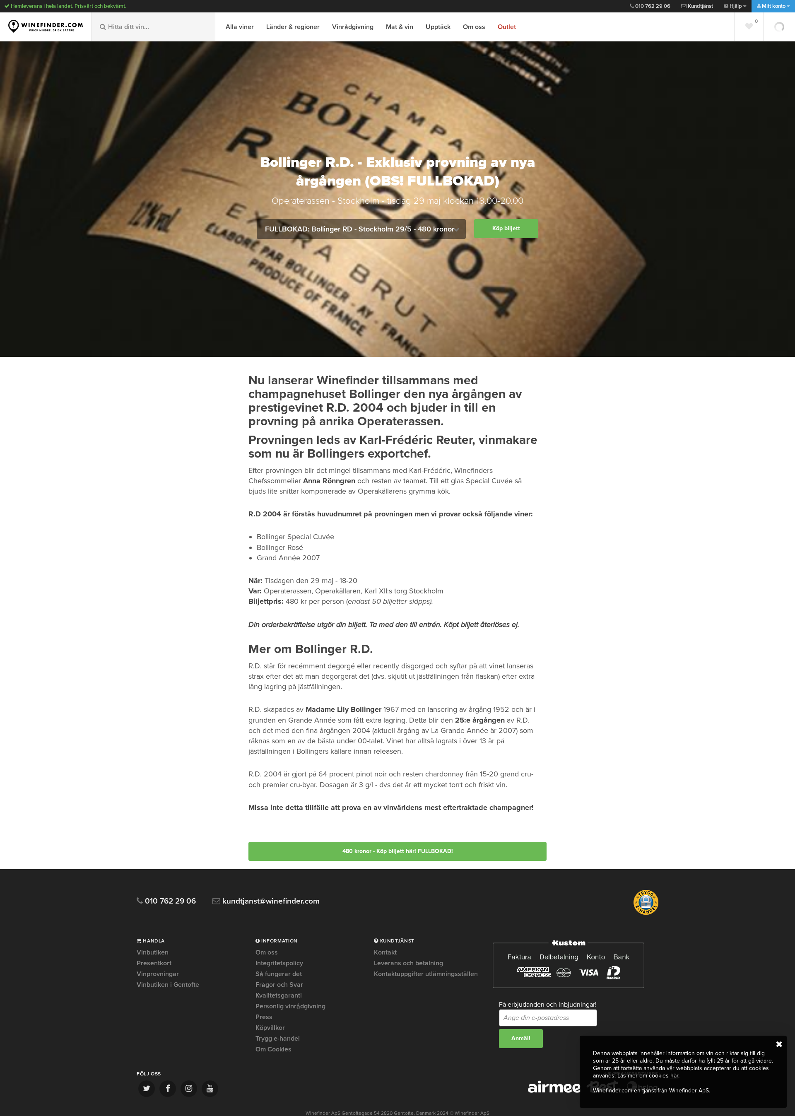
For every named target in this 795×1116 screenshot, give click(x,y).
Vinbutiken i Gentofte (168, 985)
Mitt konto (774, 6)
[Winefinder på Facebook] (167, 1088)
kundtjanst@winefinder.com (270, 901)
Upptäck (438, 27)
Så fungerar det (278, 974)
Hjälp (735, 6)
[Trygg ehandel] (646, 913)
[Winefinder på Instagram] (189, 1088)
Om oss (474, 27)
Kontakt (385, 953)
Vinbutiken (153, 953)
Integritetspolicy (279, 963)
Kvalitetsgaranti (278, 995)
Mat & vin (399, 27)
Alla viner (240, 27)
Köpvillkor (270, 1028)
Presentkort (154, 963)
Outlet (507, 27)
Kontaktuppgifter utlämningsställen (426, 974)
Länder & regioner (293, 27)
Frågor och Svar (279, 985)
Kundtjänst (700, 6)
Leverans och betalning (408, 963)
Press (263, 1017)
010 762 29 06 (652, 6)
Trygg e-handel (277, 1038)
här (674, 1075)
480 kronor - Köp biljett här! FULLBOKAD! (397, 851)
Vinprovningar (158, 974)
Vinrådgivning (352, 27)
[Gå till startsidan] (45, 26)
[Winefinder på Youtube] (210, 1088)
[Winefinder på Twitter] (146, 1088)
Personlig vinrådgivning (290, 1006)
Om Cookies (273, 1049)
